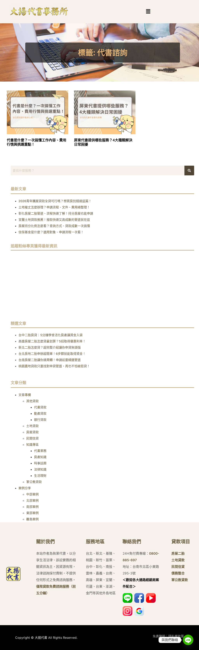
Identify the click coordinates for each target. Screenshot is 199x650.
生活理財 (40, 476)
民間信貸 (32, 438)
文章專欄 (24, 395)
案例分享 (24, 488)
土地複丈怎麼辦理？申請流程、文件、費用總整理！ (54, 207)
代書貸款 (40, 407)
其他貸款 (32, 401)
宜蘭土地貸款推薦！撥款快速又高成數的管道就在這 (54, 220)
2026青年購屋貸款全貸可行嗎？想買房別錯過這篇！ (55, 201)
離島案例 (32, 519)
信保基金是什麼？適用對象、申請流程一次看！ (51, 232)
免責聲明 (159, 636)
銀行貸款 (40, 420)
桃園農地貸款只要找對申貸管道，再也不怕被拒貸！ (54, 366)
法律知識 (40, 469)
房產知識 (40, 457)
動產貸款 (40, 413)
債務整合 (178, 573)
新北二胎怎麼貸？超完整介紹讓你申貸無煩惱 (49, 347)
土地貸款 (32, 426)
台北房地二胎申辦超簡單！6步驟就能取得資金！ (52, 354)
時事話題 (40, 463)
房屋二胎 (178, 553)
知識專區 (32, 444)
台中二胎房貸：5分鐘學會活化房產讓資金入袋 (50, 335)
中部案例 (32, 494)
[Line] (188, 640)
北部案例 (32, 500)
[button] (148, 11)
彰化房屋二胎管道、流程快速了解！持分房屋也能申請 (55, 213)
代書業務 (40, 451)
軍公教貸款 (34, 482)
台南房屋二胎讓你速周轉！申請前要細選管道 (49, 360)
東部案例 (32, 513)
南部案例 (32, 507)
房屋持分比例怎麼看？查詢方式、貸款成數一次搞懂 (54, 226)
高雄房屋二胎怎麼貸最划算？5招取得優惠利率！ (52, 341)
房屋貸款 (32, 432)
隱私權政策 (176, 636)
